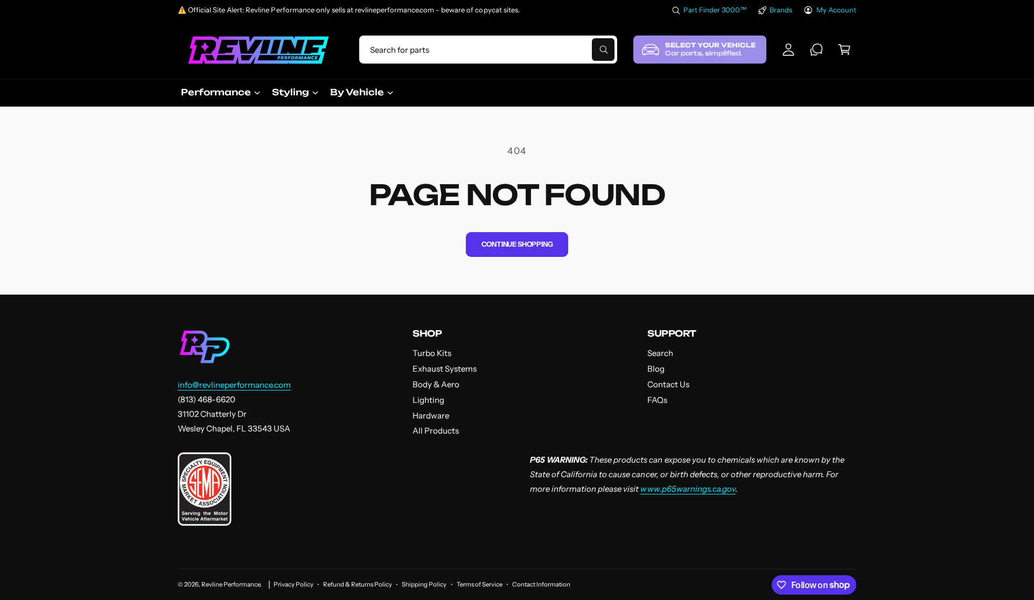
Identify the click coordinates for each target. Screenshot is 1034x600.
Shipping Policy (424, 584)
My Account (836, 9)
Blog (656, 369)
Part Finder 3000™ (715, 9)
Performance (216, 92)
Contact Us (668, 384)
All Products (436, 430)
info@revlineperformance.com (234, 385)
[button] (844, 50)
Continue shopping (517, 244)
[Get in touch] (816, 50)
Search (660, 353)
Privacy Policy (293, 584)
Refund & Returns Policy (357, 584)
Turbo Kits (432, 353)
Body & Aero (436, 384)
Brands (781, 9)
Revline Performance (230, 584)
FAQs (657, 400)
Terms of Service (479, 584)
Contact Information (541, 584)
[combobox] (488, 50)
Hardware (431, 415)
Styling (290, 92)
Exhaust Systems (445, 369)
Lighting (428, 400)
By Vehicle (357, 92)
